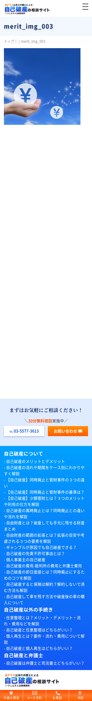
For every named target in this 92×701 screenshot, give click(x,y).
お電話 (57, 697)
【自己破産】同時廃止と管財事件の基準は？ (45, 492)
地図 (80, 697)
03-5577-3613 (26, 431)
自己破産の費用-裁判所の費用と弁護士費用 (44, 566)
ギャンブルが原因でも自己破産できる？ (41, 547)
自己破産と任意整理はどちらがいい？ (39, 630)
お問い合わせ (65, 431)
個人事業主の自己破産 (25, 560)
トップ (9, 41)
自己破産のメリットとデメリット (35, 461)
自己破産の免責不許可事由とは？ (35, 554)
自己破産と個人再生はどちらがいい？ (39, 648)
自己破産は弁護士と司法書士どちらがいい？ (45, 663)
